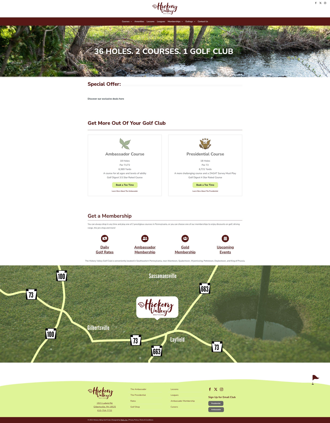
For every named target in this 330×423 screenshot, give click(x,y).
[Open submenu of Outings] (194, 21)
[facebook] (316, 3)
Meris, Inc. (124, 420)
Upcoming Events (225, 250)
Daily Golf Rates (105, 250)
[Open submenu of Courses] (131, 21)
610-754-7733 (104, 410)
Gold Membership (185, 250)
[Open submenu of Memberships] (181, 21)
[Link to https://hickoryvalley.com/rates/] (104, 238)
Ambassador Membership (145, 250)
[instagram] (325, 3)
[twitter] (320, 3)
